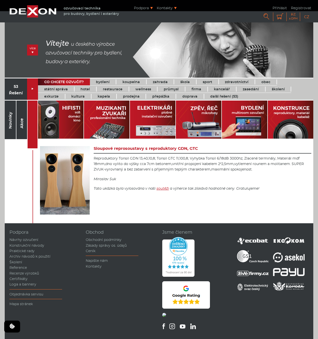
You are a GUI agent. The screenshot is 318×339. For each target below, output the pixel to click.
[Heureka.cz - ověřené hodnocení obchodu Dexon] (178, 275)
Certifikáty (18, 279)
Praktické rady (22, 251)
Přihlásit (280, 8)
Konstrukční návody (26, 245)
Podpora (141, 8)
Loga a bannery (22, 284)
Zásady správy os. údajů (106, 245)
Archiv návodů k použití (29, 256)
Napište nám (97, 260)
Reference (18, 267)
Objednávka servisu (26, 294)
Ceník (90, 251)
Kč (293, 16)
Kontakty (165, 8)
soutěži (163, 188)
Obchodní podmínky (103, 239)
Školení (15, 262)
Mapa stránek (21, 304)
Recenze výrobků (24, 273)
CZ (306, 16)
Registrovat (301, 8)
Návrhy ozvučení (23, 239)
